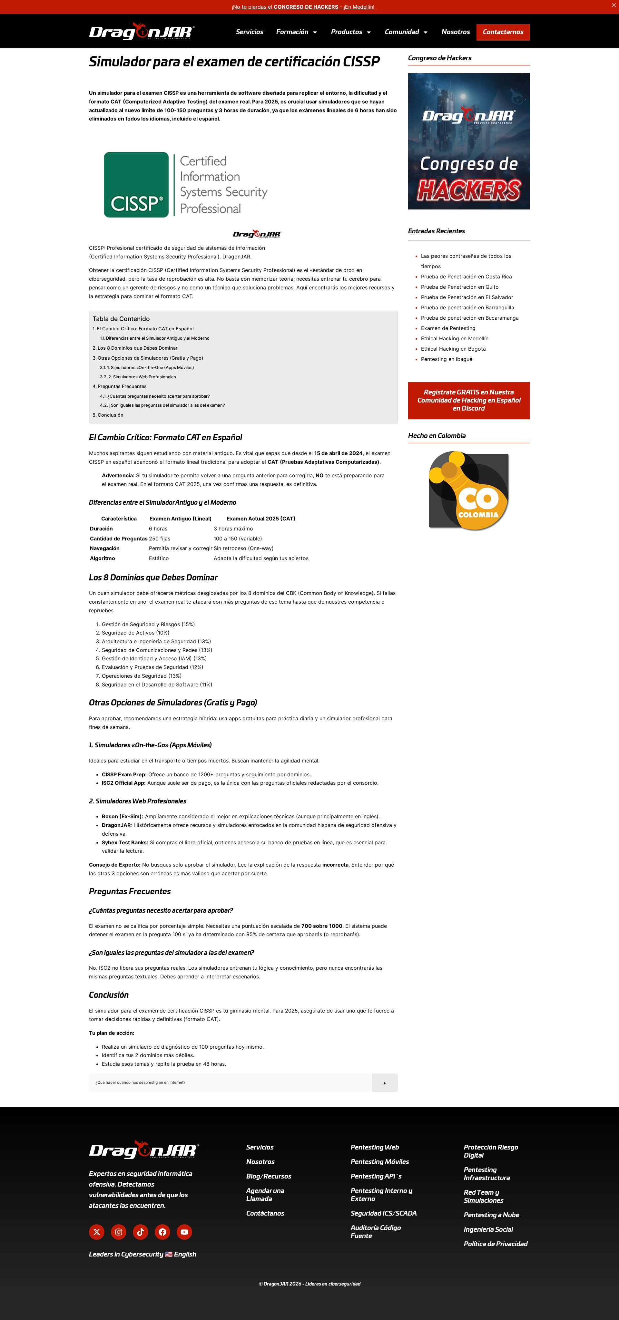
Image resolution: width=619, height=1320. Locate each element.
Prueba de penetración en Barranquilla (467, 307)
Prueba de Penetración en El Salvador (467, 297)
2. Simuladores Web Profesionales (142, 376)
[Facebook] (162, 1232)
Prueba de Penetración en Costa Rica (466, 276)
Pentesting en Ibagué (446, 359)
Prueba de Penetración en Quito (460, 287)
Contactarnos (503, 32)
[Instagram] (118, 1232)
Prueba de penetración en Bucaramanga (470, 318)
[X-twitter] (96, 1232)
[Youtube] (184, 1232)
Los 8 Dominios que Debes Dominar (138, 348)
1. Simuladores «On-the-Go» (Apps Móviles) (150, 367)
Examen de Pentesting (448, 328)
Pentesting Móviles (380, 1162)
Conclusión (110, 415)
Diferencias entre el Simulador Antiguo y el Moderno (158, 338)
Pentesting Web (375, 1147)
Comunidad (402, 32)
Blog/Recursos (268, 1176)
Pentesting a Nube (491, 1215)
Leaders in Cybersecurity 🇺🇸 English (142, 1254)
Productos (346, 32)
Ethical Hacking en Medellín (454, 338)
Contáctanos (265, 1213)
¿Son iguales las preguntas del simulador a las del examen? (167, 405)
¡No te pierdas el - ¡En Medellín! (303, 7)
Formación (292, 32)
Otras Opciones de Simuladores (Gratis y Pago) (150, 358)
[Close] (614, 5)
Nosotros (456, 32)
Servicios (249, 32)
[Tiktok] (140, 1232)
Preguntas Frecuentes (122, 386)
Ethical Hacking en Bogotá (453, 348)
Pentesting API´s (376, 1176)
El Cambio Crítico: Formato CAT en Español (145, 328)
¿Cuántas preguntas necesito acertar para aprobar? (158, 396)
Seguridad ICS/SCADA (384, 1213)
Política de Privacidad (496, 1244)
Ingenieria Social (488, 1230)
